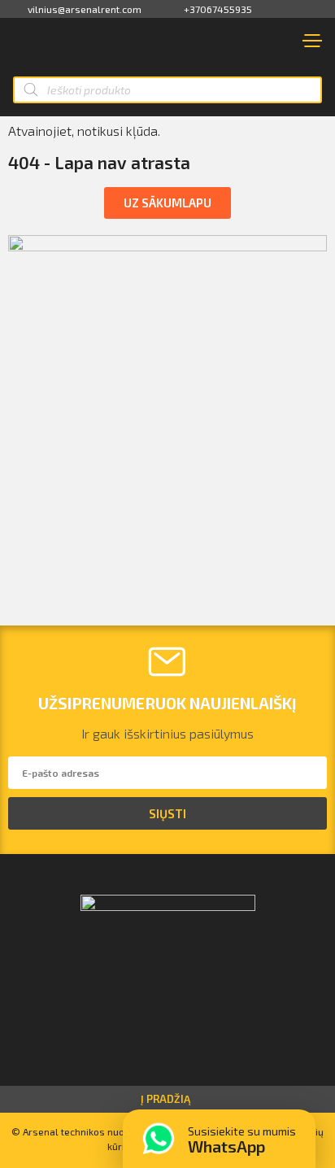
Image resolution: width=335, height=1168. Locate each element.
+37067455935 (218, 9)
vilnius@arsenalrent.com (84, 9)
